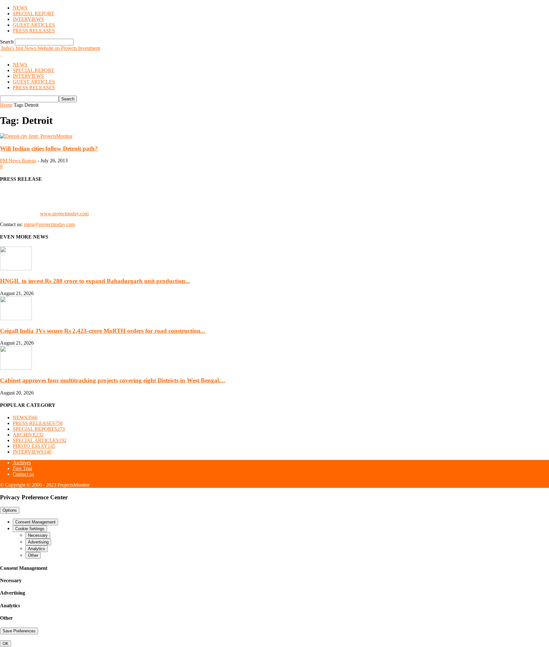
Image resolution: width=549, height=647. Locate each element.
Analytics (36, 548)
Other (33, 555)
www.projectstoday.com (64, 213)
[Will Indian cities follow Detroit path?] (36, 136)
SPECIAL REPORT (33, 13)
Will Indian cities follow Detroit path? (49, 148)
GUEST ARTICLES (34, 25)
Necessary (38, 535)
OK (6, 643)
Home (6, 105)
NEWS (20, 7)
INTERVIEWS (28, 19)
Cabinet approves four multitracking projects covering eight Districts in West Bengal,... (112, 380)
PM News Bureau (18, 160)
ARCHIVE (28, 434)
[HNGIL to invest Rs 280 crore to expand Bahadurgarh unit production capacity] (16, 268)
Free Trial (22, 468)
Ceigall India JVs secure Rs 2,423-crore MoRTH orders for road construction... (102, 330)
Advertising (38, 542)
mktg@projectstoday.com (49, 224)
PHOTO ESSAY (34, 446)
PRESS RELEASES (34, 30)
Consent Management (35, 522)
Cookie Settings (29, 528)
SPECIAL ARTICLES (39, 440)
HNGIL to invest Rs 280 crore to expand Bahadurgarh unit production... (95, 281)
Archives (22, 462)
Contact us (23, 474)
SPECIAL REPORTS (39, 429)
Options (10, 510)
